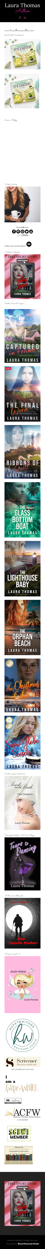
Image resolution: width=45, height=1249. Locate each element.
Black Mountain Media (28, 1243)
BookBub (21, 246)
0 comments (19, 35)
